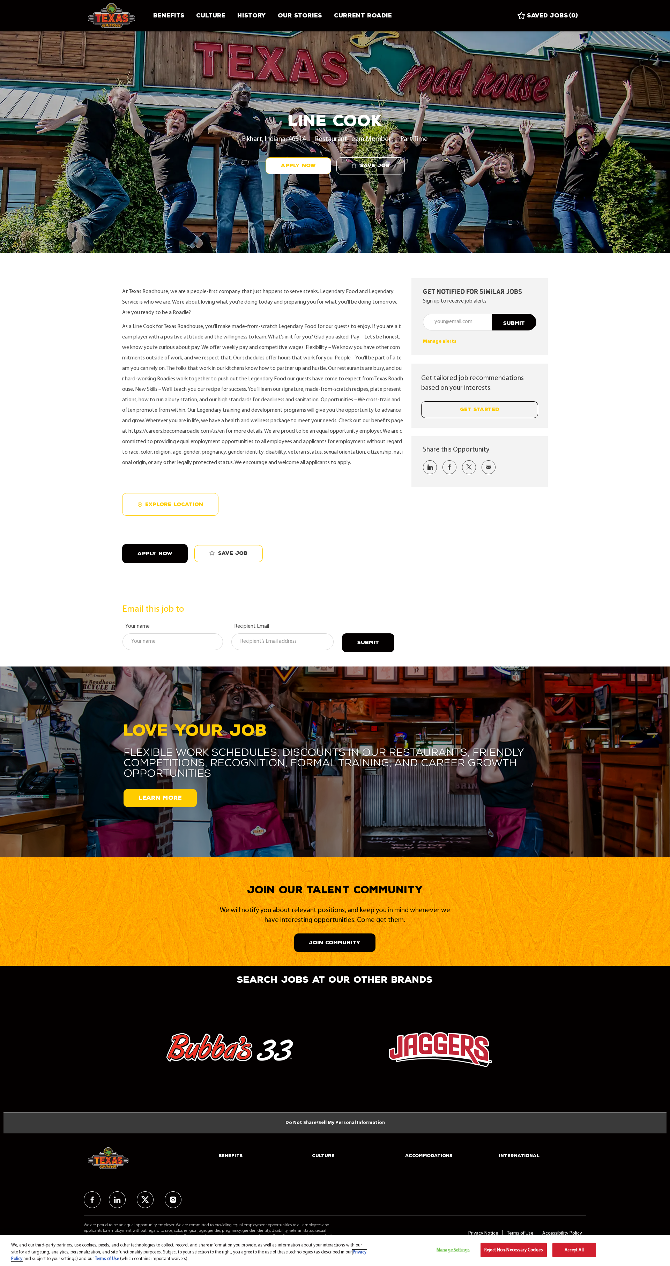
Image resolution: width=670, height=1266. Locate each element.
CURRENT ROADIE (363, 15)
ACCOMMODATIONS (429, 1155)
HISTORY (251, 15)
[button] (298, 165)
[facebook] (92, 1199)
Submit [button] (514, 323)
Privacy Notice (483, 1233)
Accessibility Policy (562, 1233)
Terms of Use (520, 1233)
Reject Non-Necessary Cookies (513, 1250)
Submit (368, 643)
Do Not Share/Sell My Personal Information (335, 1122)
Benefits (168, 15)
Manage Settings (453, 1250)
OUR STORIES (300, 15)
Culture (210, 15)
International (519, 1155)
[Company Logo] (117, 15)
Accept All (574, 1250)
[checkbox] (370, 165)
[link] (439, 341)
